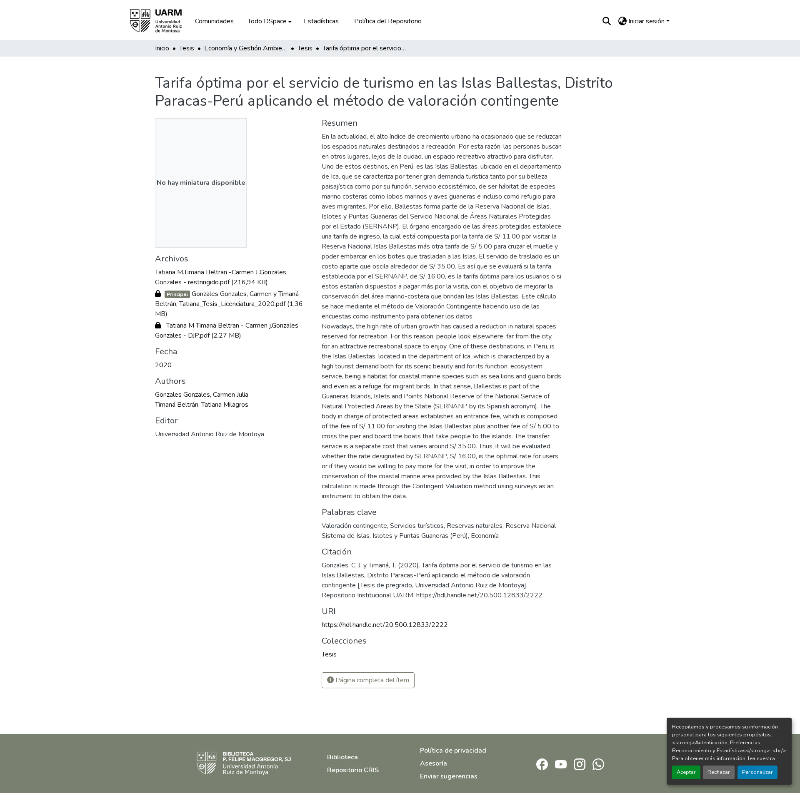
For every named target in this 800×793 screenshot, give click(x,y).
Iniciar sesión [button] (647, 21)
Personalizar (757, 772)
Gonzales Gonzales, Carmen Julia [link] (201, 394)
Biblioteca (342, 757)
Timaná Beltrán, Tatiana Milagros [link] (201, 404)
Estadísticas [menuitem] (321, 21)
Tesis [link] (186, 48)
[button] (161, 21)
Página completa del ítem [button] (371, 680)
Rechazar (719, 772)
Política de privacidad (453, 750)
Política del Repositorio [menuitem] (388, 21)
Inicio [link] (162, 48)
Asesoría (433, 763)
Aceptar (686, 772)
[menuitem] (269, 21)
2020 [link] (163, 365)
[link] (233, 277)
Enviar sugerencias (449, 776)
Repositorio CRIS (353, 770)
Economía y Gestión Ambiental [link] (246, 48)
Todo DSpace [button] (267, 21)
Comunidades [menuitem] (214, 21)
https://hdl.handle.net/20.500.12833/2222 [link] (385, 624)
